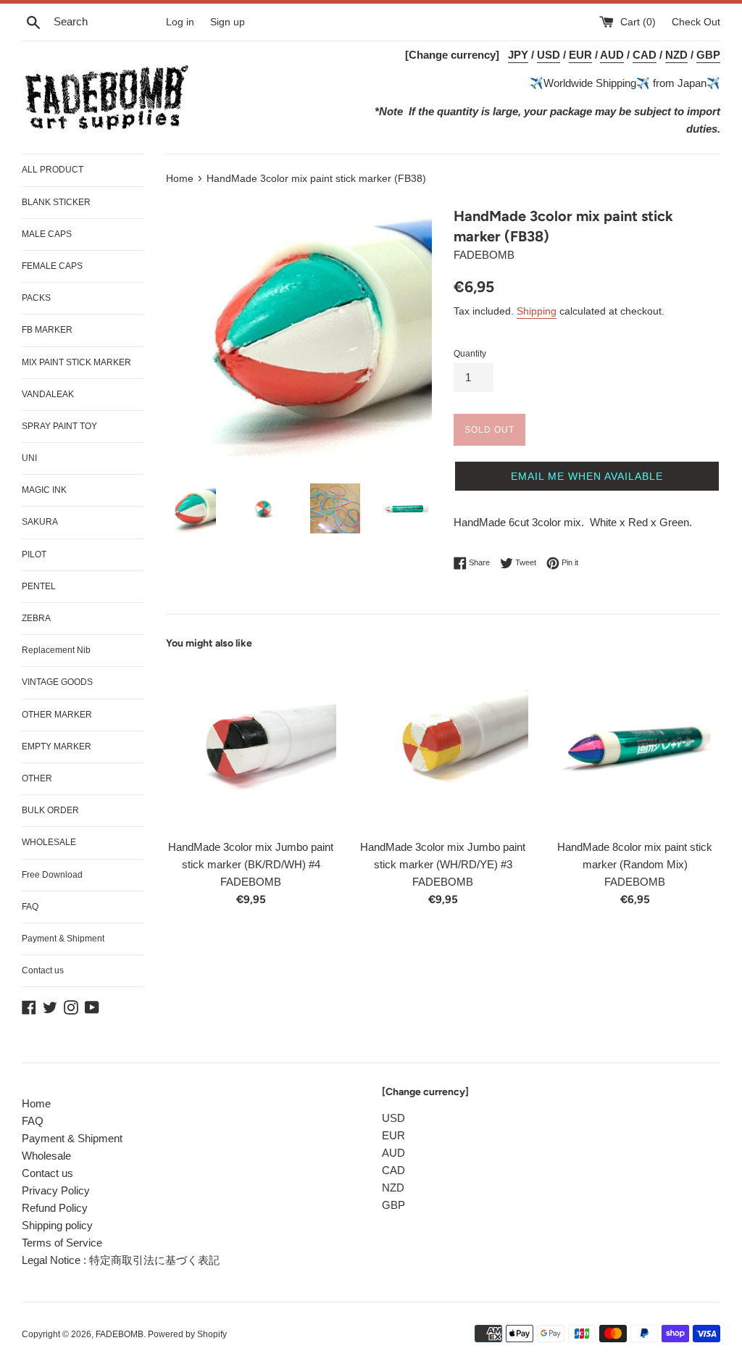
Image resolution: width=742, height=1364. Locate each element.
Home (36, 1103)
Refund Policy (55, 1208)
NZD (393, 1187)
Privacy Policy (56, 1190)
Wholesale (46, 1155)
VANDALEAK (48, 394)
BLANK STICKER (56, 202)
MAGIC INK (44, 490)
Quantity (470, 354)
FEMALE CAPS (52, 266)
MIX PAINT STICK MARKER (76, 362)
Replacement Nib (56, 650)
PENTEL (39, 586)
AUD (393, 1153)
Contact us (43, 970)
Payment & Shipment (63, 938)
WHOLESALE (49, 842)
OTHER (37, 778)
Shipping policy (57, 1225)
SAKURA (40, 522)
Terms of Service (62, 1242)
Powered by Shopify (187, 1334)
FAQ (30, 907)
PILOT (34, 554)
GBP (393, 1205)
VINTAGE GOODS (57, 682)
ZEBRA (36, 618)
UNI (29, 458)
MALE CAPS (47, 234)
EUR (393, 1135)
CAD (393, 1170)
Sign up (227, 22)
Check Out (696, 22)
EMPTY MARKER (56, 746)
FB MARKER (47, 330)
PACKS (36, 298)
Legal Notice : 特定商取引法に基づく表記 (121, 1260)
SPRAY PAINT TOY (59, 426)
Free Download (52, 875)
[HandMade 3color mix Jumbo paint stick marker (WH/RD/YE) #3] (443, 746)
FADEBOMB (119, 1334)
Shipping (536, 311)
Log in (180, 22)
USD (393, 1118)
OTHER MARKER (57, 715)
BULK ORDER (50, 810)
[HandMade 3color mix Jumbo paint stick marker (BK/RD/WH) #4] (251, 746)
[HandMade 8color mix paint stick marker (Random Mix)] (635, 746)
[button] (587, 476)
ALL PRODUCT (52, 170)
